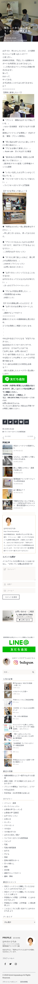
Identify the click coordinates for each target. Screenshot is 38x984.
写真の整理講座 (10, 848)
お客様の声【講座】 (11, 813)
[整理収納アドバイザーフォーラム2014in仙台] (7, 483)
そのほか (7, 828)
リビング (7, 841)
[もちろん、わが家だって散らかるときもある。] (7, 461)
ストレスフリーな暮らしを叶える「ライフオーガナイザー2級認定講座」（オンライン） (23, 727)
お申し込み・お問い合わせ (15, 351)
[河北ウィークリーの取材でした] (7, 450)
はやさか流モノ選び (11, 835)
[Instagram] (15, 964)
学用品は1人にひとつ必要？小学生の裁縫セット (23, 761)
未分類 (6, 870)
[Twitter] (10, 964)
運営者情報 (24, 982)
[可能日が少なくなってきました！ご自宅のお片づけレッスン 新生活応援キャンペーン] (7, 505)
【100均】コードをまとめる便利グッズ (23, 709)
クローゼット (9, 825)
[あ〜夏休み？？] (7, 494)
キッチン (7, 822)
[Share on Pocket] (21, 422)
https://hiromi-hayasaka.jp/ (11, 531)
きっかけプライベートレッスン (16, 285)
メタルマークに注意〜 (20, 691)
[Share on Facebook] (5, 422)
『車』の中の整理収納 (20, 716)
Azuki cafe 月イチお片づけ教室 (18, 151)
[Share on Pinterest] (15, 422)
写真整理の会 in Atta (12, 294)
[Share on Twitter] (10, 422)
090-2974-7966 (24, 615)
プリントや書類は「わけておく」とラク (19, 787)
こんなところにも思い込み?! (15, 908)
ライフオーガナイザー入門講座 (16, 185)
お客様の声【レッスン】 (13, 809)
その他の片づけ (10, 832)
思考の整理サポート (11, 860)
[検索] (33, 672)
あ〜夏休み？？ (19, 490)
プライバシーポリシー (10, 982)
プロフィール (9, 958)
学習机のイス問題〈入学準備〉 (16, 897)
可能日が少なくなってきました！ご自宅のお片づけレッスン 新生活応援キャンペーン (24, 503)
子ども (6, 854)
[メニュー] (35, 2)
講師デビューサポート (13, 313)
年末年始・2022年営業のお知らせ (17, 793)
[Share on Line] (26, 422)
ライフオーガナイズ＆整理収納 (16, 40)
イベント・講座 (10, 803)
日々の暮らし (9, 863)
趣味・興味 (8, 876)
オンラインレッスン (11, 806)
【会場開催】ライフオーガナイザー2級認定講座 (23, 744)
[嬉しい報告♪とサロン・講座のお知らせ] (7, 472)
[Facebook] (5, 964)
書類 (6, 867)
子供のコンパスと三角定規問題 (23, 700)
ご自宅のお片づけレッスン (15, 252)
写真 (6, 844)
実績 (6, 857)
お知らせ (7, 819)
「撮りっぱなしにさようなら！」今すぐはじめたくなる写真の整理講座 (23, 736)
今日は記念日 (9, 790)
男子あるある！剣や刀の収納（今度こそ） (22, 684)
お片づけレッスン (11, 816)
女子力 (6, 851)
